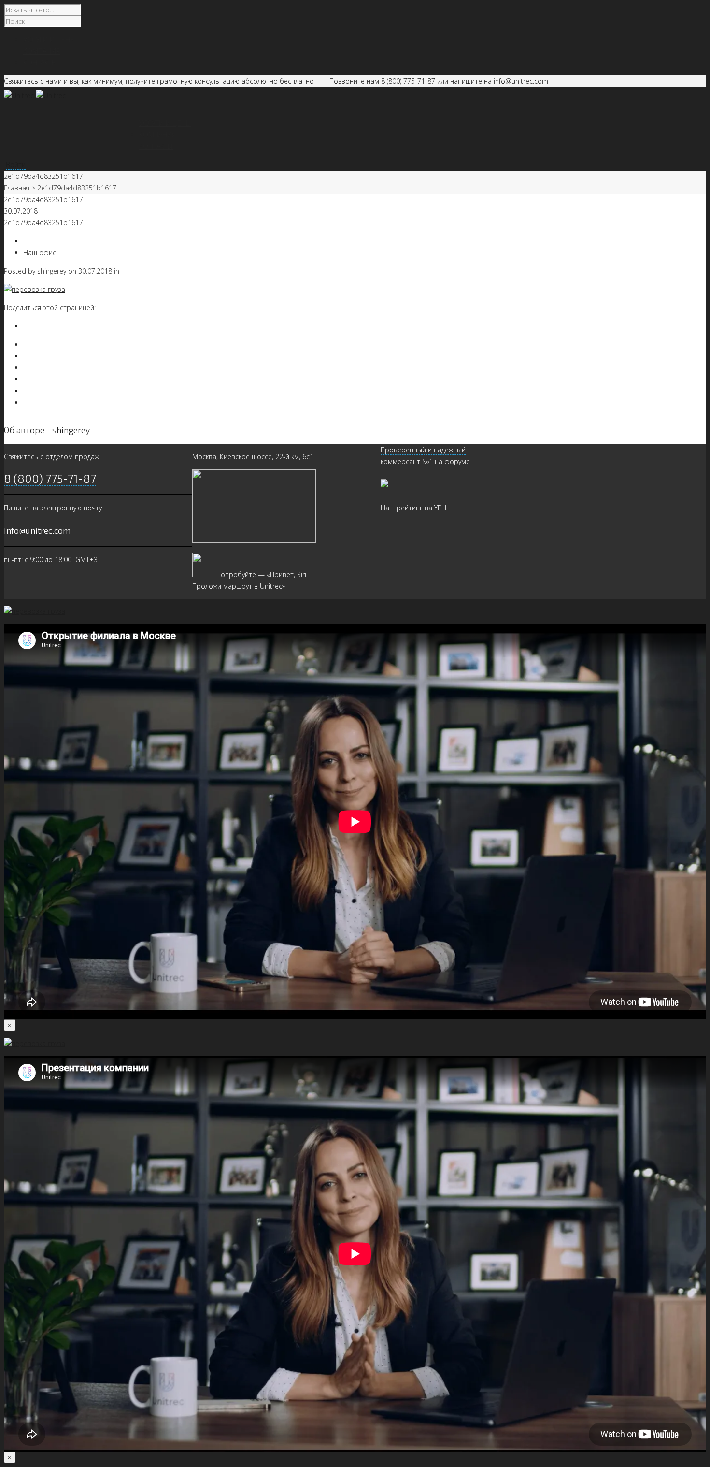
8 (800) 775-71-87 (408, 81)
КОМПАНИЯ (157, 134)
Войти (16, 164)
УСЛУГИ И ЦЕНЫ (165, 123)
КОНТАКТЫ (156, 146)
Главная (16, 187)
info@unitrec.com (521, 81)
